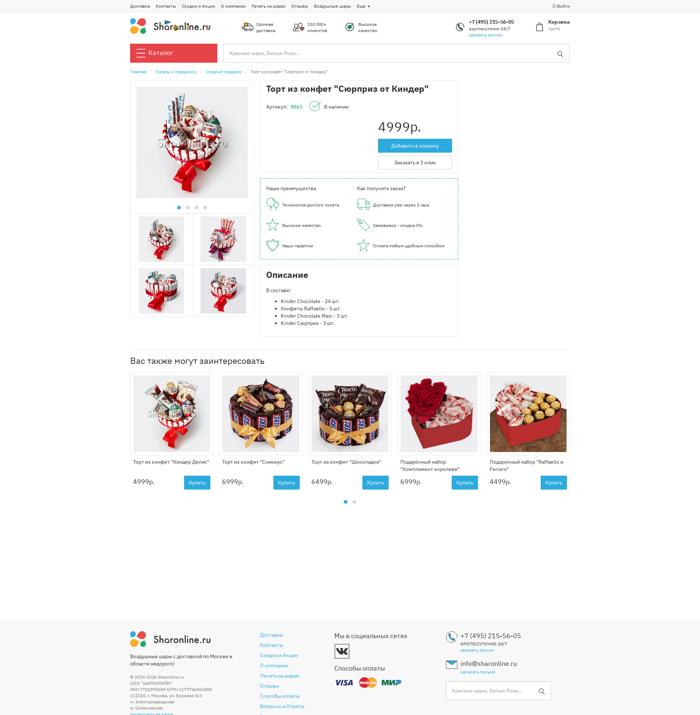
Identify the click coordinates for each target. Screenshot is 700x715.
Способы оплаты (280, 696)
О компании (233, 6)
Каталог (161, 52)
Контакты (166, 6)
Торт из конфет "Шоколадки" (346, 462)
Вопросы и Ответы (282, 706)
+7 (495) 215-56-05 (491, 22)
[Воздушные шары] (170, 25)
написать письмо (477, 672)
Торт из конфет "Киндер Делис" (171, 462)
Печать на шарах (268, 6)
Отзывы (299, 6)
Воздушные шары (332, 6)
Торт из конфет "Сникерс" (253, 462)
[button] (179, 207)
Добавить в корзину (415, 145)
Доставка (140, 6)
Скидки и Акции (198, 6)
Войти (563, 6)
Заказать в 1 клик (415, 162)
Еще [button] (362, 6)
